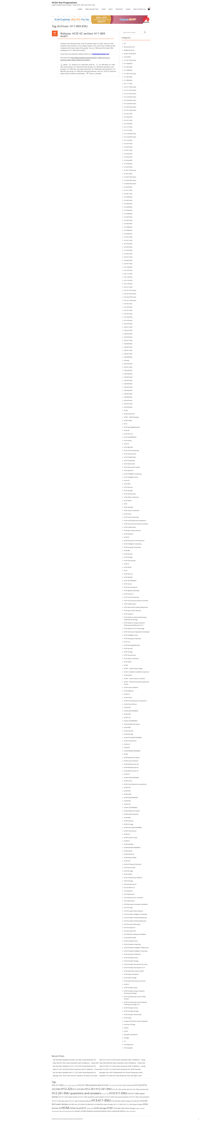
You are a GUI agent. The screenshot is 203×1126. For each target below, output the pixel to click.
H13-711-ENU (128, 190)
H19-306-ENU (128, 214)
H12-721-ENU (128, 130)
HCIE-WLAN (127, 567)
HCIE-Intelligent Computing (132, 544)
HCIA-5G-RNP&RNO (130, 437)
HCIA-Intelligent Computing (132, 474)
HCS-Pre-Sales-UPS (130, 931)
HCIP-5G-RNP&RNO (130, 581)
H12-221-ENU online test (125, 1085)
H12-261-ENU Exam (130, 107)
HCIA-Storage (128, 490)
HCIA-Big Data (128, 447)
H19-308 (81, 1104)
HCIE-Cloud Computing (131, 517)
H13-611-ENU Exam (130, 170)
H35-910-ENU (128, 400)
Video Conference (131, 1111)
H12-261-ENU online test (120, 1089)
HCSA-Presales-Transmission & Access (135, 964)
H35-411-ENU (128, 350)
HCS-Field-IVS (128, 891)
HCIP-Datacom (128, 614)
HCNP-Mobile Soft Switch (132, 811)
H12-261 (90, 1089)
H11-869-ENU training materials (85, 71)
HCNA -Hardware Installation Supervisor (136, 672)
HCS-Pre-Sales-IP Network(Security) (135, 921)
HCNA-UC (127, 744)
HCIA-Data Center (129, 464)
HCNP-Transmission (130, 831)
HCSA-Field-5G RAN (130, 938)
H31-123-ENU (128, 284)
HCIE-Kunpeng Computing (132, 547)
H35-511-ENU (128, 367)
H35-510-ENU (128, 364)
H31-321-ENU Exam (130, 294)
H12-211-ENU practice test (89, 1085)
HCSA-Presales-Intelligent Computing (135, 951)
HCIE (125, 504)
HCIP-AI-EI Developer (130, 587)
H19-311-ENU (128, 237)
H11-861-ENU (128, 77)
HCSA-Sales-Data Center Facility (134, 971)
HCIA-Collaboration (130, 457)
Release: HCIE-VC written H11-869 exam (82, 34)
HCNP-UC (127, 834)
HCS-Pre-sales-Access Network (133, 911)
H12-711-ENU (128, 127)
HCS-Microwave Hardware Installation (136, 904)
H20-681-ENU (128, 260)
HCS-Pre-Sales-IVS (129, 928)
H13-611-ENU (101, 1100)
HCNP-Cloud (128, 781)
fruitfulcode (65, 1119)
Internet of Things (129, 1024)
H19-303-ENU (128, 207)
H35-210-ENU (128, 324)
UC (125, 1041)
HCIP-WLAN (128, 662)
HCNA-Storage (128, 734)
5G (125, 43)
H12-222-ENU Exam (130, 97)
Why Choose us (139, 9)
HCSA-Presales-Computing (132, 944)
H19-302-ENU (128, 204)
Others (126, 1028)
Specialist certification (131, 1034)
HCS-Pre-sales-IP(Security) (132, 924)
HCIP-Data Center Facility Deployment (136, 607)
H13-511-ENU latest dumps (68, 1097)
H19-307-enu (72, 1104)
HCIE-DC (126, 537)
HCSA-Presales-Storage (131, 961)
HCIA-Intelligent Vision (131, 477)
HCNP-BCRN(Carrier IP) (131, 767)
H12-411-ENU (128, 120)
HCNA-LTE (127, 717)
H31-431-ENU (128, 307)
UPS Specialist (128, 1048)
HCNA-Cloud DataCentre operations (135, 701)
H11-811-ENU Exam (130, 60)
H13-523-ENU (128, 160)
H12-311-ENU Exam (130, 110)
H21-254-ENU (128, 267)
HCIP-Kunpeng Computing (132, 638)
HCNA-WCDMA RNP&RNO (132, 751)
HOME (80, 9)
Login (128, 9)
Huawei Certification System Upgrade (135, 1021)
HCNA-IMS (127, 714)
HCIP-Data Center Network (132, 610)
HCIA (125, 424)
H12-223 (66, 1089)
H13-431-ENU (128, 147)
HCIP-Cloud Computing (131, 597)
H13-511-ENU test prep (60, 1101)
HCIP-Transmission (130, 655)
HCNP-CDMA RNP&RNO (131, 777)
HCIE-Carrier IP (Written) (131, 510)
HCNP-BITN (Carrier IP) (131, 771)
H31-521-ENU (128, 314)
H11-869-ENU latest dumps (83, 67)
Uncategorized (128, 1044)
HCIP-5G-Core (128, 574)
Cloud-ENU (127, 57)
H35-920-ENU (128, 407)
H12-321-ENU (128, 114)
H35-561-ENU (128, 387)
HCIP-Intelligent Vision (131, 635)
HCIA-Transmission (130, 494)
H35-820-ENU (128, 397)
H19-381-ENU (128, 254)
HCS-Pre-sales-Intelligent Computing (135, 914)
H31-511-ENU (128, 310)
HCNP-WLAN (128, 851)
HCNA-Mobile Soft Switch (132, 724)
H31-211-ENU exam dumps (132, 1104)
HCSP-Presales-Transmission (133, 1014)
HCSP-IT (126, 984)
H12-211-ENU (58, 1085)
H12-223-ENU (79, 1089)
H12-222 (138, 1085)
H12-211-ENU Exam (130, 87)
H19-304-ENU (128, 210)
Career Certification (130, 54)
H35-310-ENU (128, 334)
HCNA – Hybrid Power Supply (133, 668)
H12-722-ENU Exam (130, 134)
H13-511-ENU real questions (139, 1097)
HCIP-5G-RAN (128, 577)
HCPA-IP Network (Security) (132, 864)
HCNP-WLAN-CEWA (130, 858)
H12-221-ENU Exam (130, 94)
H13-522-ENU (128, 154)
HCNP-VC (127, 841)
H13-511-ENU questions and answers (91, 1097)
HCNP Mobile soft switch (132, 757)
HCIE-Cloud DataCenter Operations (135, 520)
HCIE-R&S (127, 550)
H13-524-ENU (128, 164)
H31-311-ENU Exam (130, 290)
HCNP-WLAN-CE (129, 854)
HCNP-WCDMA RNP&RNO (132, 847)
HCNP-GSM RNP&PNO (131, 797)
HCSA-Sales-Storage (130, 978)
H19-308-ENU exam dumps (103, 1104)
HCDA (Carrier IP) (129, 414)
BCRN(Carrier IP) (129, 50)
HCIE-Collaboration (130, 527)
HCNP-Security (128, 821)
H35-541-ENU (128, 380)
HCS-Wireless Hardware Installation (135, 934)
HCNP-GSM (127, 794)
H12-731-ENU (128, 140)
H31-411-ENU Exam (130, 300)
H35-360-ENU (128, 344)
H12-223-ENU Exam (130, 100)
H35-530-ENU (128, 374)
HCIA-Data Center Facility (132, 467)
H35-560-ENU (128, 384)
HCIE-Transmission (130, 561)
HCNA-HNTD (90, 1108)
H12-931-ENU (128, 144)
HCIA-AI (126, 444)
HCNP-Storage (128, 824)
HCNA (126, 665)
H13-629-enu (135, 1101)
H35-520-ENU (128, 370)
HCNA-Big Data (128, 691)
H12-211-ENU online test (70, 1085)
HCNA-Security (128, 731)
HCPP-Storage (128, 881)
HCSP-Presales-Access (131, 988)
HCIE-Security (128, 554)
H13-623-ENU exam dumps (120, 1101)
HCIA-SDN (127, 484)
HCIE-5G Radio (128, 507)
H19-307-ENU (128, 217)
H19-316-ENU (128, 244)
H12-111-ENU (128, 83)
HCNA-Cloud (128, 697)
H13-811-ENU (128, 194)
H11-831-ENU (128, 67)
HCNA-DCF (127, 707)
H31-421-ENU (128, 304)
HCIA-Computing (129, 460)
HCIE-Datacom (128, 534)
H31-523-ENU (128, 320)
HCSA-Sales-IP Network (131, 974)
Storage (126, 1038)
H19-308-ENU (128, 227)
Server (126, 1031)
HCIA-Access (128, 440)
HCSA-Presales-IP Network (132, 954)
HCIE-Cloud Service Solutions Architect (136, 524)
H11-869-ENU (83, 65)
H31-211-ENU (128, 287)
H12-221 (105, 1085)
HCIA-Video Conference (131, 497)
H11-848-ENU (128, 70)
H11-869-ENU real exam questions (79, 69)
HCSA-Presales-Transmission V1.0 (134, 968)
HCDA (126, 410)
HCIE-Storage (128, 557)
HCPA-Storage (128, 871)
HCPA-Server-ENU (129, 867)
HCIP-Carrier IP (128, 594)
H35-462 (126, 360)
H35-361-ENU (128, 347)
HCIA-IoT (127, 480)
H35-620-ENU (128, 390)
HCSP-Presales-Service (131, 1008)
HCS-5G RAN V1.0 (129, 887)
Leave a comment (95, 74)
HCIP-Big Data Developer (132, 590)
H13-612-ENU (128, 174)
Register (119, 9)
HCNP (126, 754)
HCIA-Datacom (128, 470)
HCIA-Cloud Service (130, 454)
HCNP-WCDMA (128, 844)
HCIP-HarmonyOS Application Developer (137, 632)
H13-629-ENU (128, 187)
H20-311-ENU (128, 257)
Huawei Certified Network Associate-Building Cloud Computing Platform (100, 1111)
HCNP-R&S (127, 818)
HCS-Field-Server (129, 894)
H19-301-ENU (128, 200)
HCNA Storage (100, 1108)
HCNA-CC (127, 694)
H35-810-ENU (128, 394)
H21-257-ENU (128, 270)
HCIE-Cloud (127, 514)
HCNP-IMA (127, 801)
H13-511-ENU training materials (80, 1101)
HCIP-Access (128, 584)
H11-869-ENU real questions (102, 69)
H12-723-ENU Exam (130, 137)
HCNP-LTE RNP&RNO (130, 807)
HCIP (125, 570)
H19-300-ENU (128, 197)
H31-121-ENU (128, 274)
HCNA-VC (127, 747)
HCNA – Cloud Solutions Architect (134, 678)
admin (65, 65)
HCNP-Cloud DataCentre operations (135, 784)
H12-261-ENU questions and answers (76, 1093)
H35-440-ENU (128, 357)
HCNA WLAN (128, 675)
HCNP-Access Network (131, 761)
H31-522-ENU (128, 317)
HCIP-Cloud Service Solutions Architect (136, 601)
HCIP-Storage (128, 652)
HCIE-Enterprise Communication (134, 541)
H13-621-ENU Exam (130, 177)
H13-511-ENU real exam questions (117, 1097)
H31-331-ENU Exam (130, 297)
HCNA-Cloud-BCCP (78, 1108)
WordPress (80, 1119)
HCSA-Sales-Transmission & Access (134, 981)
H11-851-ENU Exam (130, 74)
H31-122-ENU (128, 277)
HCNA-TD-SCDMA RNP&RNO (133, 737)
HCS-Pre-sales (128, 908)
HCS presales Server (130, 884)
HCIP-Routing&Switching (132, 645)
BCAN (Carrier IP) (129, 47)
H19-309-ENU (128, 234)
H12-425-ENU (128, 124)
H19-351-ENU (128, 247)
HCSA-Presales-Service (131, 958)
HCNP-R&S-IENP (118, 1108)
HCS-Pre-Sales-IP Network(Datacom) (135, 918)
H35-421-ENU (128, 354)
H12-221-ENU (112, 1085)
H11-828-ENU (128, 63)
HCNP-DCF (127, 787)
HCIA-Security (128, 487)
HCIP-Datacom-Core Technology (134, 628)
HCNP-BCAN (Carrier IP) (131, 764)
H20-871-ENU (128, 264)
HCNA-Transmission (130, 741)
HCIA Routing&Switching (131, 427)
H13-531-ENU (128, 167)
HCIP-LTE (127, 642)
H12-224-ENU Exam (130, 104)
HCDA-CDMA (128, 420)
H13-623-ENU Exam (130, 184)
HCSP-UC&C (128, 1018)
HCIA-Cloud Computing (131, 450)
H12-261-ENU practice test (139, 1089)
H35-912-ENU (128, 404)
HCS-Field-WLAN (129, 901)
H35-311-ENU (128, 340)
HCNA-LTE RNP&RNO (130, 721)
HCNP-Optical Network (131, 814)
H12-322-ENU (128, 117)
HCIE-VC (92, 65)
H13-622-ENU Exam (130, 180)
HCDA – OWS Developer (131, 417)
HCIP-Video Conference (131, 658)
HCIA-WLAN (128, 500)
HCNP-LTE (127, 804)
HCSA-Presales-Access (131, 941)
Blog (111, 9)
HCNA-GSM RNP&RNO (131, 711)
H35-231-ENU (128, 330)
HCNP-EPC (127, 791)
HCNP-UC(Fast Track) (130, 838)
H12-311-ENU (105, 1094)
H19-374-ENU (128, 250)
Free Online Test (91, 9)
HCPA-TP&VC (128, 874)
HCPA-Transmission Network (133, 878)
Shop (104, 9)
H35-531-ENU (128, 377)
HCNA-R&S (127, 727)
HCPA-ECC (127, 861)
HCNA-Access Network (131, 687)
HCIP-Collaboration (130, 604)
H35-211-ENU (128, 327)
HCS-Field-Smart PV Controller (133, 898)
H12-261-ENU (104, 1089)
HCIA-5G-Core (128, 434)
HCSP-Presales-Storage (131, 1011)
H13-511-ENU (128, 150)
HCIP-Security (128, 648)
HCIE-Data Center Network (132, 530)
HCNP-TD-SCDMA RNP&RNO (133, 827)
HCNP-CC (127, 774)
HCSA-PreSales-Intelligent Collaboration (136, 948)
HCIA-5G (126, 430)
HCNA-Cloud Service (130, 704)
